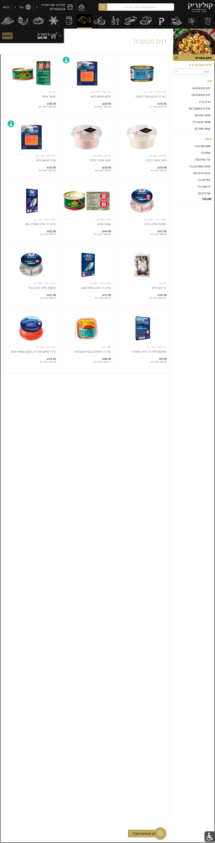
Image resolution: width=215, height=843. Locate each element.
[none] (141, 86)
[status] (43, 34)
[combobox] (136, 7)
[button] (81, 7)
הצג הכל (207, 198)
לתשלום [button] (7, 36)
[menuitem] (207, 21)
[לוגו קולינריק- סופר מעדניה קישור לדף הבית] (200, 7)
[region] (32, 34)
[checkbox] (192, 88)
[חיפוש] (102, 7)
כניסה (6, 7)
